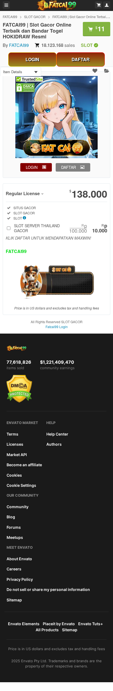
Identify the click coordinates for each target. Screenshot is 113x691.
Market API (17, 454)
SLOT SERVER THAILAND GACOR (60, 228)
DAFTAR (81, 59)
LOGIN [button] (32, 167)
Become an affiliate (24, 464)
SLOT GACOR (35, 16)
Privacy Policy (20, 579)
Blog (11, 516)
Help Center (57, 434)
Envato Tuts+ (90, 623)
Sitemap (14, 600)
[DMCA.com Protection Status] (19, 401)
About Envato (19, 558)
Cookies (14, 475)
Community (18, 506)
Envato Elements (23, 623)
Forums (14, 527)
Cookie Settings (21, 485)
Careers (14, 569)
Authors (54, 444)
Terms (12, 434)
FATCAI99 (10, 16)
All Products (47, 629)
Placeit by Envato (59, 623)
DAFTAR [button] (68, 167)
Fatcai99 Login (57, 326)
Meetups (15, 537)
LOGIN (32, 59)
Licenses (15, 444)
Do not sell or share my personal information (48, 589)
